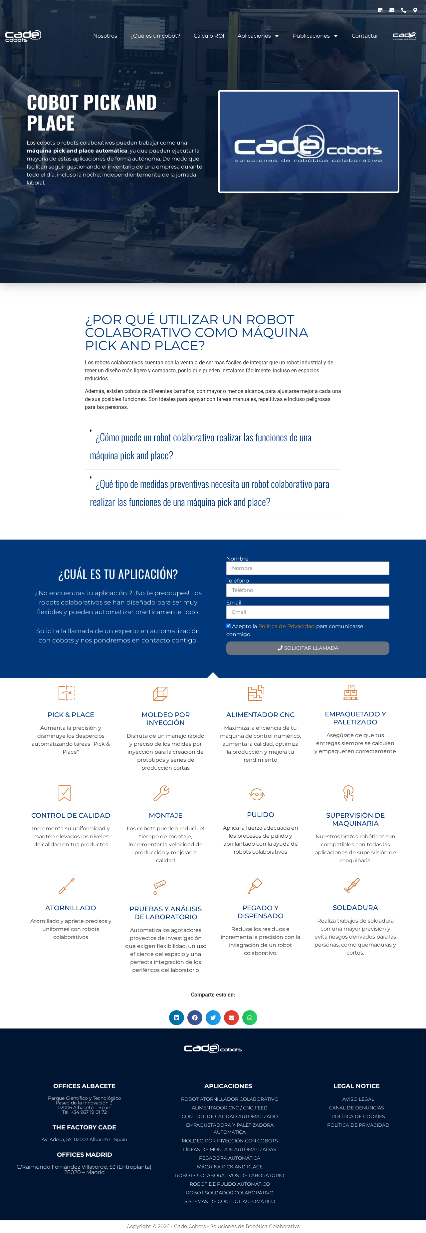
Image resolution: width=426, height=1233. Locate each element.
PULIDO (260, 815)
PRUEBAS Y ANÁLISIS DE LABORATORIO (165, 913)
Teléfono (237, 581)
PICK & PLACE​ (71, 715)
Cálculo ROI (209, 36)
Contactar (365, 36)
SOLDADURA (355, 908)
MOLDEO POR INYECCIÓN (165, 719)
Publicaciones (311, 36)
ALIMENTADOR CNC (260, 715)
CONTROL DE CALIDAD (70, 815)
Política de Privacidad (286, 626)
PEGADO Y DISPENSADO (260, 912)
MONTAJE (165, 815)
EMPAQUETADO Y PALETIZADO (355, 718)
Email (233, 603)
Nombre (237, 559)
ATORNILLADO (70, 908)
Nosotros (105, 36)
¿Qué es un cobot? (155, 36)
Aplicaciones (254, 36)
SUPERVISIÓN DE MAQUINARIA (355, 819)
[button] (308, 142)
